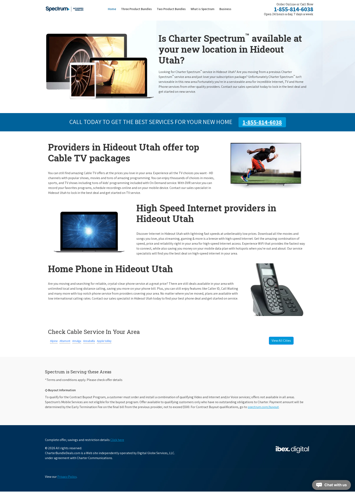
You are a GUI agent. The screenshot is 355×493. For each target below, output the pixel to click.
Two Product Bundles (171, 9)
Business (225, 9)
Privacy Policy (67, 476)
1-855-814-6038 (293, 9)
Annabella (89, 341)
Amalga (76, 341)
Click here (117, 440)
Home (112, 9)
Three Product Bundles (137, 9)
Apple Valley (104, 341)
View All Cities (281, 340)
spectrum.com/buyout (263, 407)
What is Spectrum (202, 9)
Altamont (65, 341)
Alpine (54, 341)
